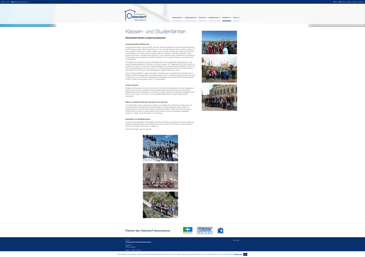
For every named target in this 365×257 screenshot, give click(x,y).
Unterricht (202, 17)
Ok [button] (245, 254)
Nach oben (236, 240)
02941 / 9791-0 (133, 250)
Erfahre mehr (238, 254)
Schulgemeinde (214, 17)
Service (235, 17)
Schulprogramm (190, 17)
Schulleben (225, 17)
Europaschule (176, 17)
